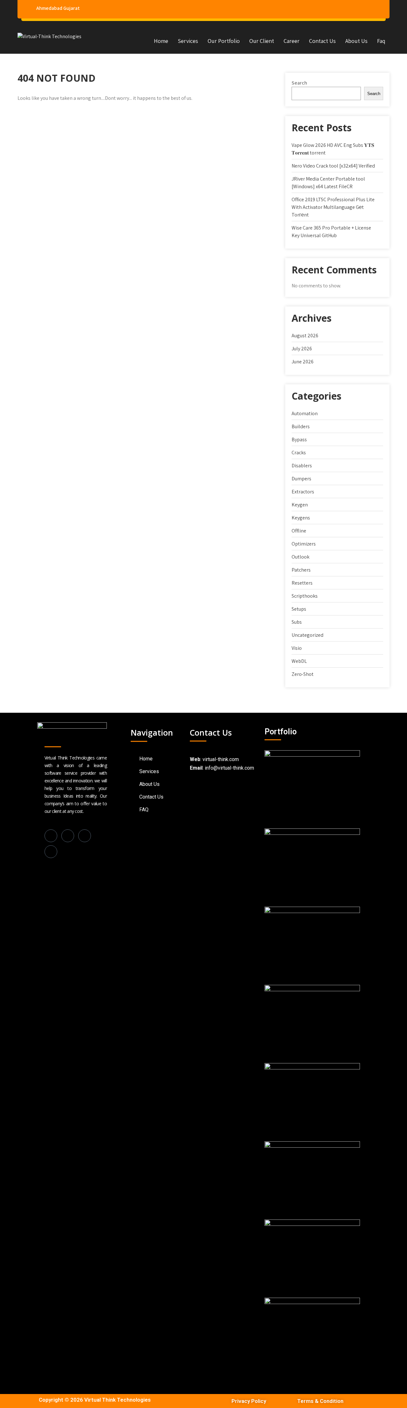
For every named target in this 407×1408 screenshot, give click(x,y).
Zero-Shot (303, 674)
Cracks (299, 452)
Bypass (299, 439)
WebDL (299, 661)
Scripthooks (305, 596)
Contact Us (322, 41)
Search (299, 82)
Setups (299, 609)
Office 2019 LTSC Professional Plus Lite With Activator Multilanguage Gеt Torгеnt (333, 207)
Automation (305, 413)
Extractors (303, 491)
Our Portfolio (224, 41)
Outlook (300, 556)
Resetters (302, 583)
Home (161, 41)
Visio (297, 648)
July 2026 (302, 348)
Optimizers (304, 543)
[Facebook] (51, 835)
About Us (356, 41)
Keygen (300, 504)
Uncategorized (307, 635)
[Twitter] (51, 851)
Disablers (302, 465)
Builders (301, 426)
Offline (299, 530)
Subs (297, 622)
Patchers (301, 570)
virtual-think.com (221, 759)
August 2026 (305, 335)
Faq (381, 41)
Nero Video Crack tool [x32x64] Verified (333, 165)
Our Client (261, 41)
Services (188, 41)
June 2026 (303, 361)
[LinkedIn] (67, 835)
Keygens (301, 517)
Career (292, 41)
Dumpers (301, 478)
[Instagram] (84, 835)
